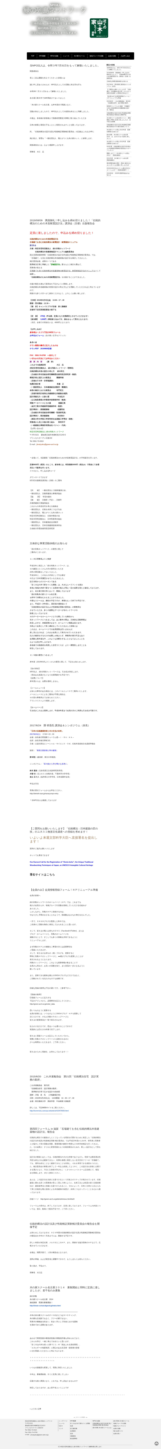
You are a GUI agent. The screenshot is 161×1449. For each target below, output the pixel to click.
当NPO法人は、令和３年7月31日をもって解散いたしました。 (65, 65)
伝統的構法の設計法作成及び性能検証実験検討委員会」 (69, 255)
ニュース (66, 56)
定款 (71, 1433)
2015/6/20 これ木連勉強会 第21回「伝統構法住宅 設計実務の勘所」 (118, 102)
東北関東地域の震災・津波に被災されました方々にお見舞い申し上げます (119, 164)
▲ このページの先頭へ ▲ (80, 1417)
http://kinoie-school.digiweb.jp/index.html (45, 1306)
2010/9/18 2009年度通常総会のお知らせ (118, 174)
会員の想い (116, 1433)
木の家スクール (79, 56)
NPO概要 (42, 56)
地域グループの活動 (96, 56)
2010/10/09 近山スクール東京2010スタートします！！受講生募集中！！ (118, 169)
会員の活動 (112, 56)
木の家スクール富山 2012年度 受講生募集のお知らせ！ (118, 142)
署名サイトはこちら (42, 874)
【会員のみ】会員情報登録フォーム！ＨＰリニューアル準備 (64, 889)
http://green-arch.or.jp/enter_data (42, 1004)
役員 (71, 1426)
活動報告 (73, 1436)
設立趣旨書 (73, 1428)
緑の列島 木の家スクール (121, 1421)
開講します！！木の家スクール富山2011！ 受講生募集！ (118, 154)
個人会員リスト (118, 1431)
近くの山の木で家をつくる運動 (80, 1423)
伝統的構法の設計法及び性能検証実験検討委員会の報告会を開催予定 (119, 114)
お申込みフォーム (37, 335)
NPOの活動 (54, 56)
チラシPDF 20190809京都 (41, 349)
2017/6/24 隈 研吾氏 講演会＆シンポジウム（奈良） (60, 725)
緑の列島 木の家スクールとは (102, 1427)
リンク (61, 1428)
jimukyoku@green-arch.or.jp (40, 1435)
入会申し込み (125, 56)
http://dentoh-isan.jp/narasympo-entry (44, 793)
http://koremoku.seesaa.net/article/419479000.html (49, 1111)
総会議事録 (73, 1438)
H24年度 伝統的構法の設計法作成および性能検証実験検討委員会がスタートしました (119, 148)
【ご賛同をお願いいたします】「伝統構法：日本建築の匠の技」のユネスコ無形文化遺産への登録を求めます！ (119, 91)
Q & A (60, 1426)
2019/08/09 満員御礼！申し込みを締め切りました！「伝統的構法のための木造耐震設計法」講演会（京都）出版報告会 (119, 75)
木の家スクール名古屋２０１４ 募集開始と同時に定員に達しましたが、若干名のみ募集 (119, 119)
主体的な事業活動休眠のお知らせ (49, 543)
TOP (32, 56)
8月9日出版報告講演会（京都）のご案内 (46, 480)
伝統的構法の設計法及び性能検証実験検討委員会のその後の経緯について (119, 126)
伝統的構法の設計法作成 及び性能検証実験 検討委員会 (102, 1424)
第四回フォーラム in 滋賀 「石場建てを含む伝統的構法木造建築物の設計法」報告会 (118, 108)
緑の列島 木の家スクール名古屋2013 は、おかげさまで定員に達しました (118, 136)
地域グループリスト (119, 1426)
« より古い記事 (35, 1409)
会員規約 (73, 1431)
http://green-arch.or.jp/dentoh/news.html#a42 (57, 1199)
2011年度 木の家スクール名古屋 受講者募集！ (118, 159)
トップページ (63, 1421)
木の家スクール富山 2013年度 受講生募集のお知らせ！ (118, 130)
